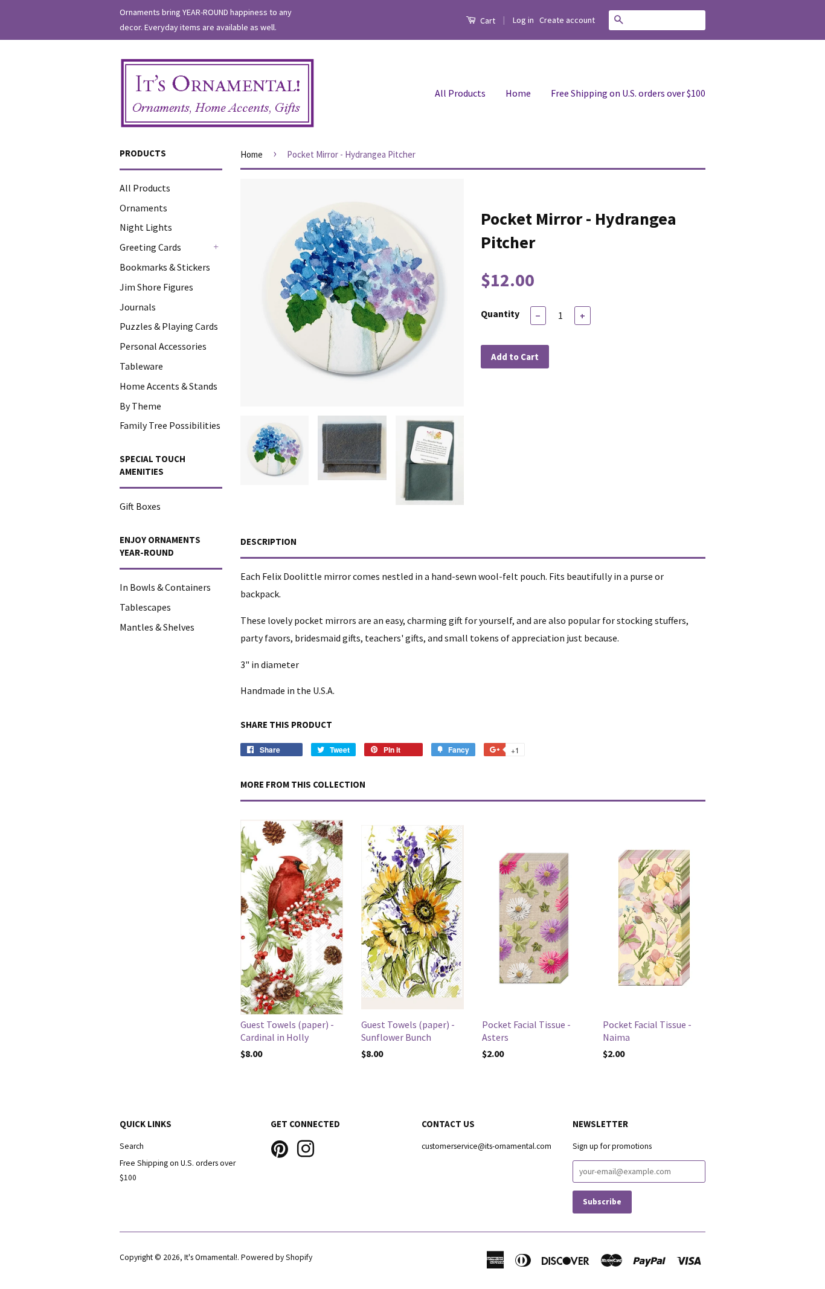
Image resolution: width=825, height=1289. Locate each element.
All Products (460, 93)
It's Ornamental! (210, 1257)
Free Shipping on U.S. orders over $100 (628, 93)
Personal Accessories (163, 346)
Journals (138, 307)
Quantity (500, 313)
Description (268, 541)
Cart (486, 20)
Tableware (141, 366)
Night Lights (146, 227)
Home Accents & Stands (168, 386)
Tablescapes (145, 607)
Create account (567, 19)
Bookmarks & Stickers (165, 267)
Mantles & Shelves (157, 627)
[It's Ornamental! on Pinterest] (280, 1147)
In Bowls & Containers (165, 587)
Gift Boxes (140, 506)
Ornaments (143, 208)
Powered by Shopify (276, 1257)
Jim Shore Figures (156, 287)
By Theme (140, 406)
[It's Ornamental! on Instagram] (306, 1147)
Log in (523, 19)
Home (518, 93)
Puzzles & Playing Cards (169, 326)
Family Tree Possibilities (170, 425)
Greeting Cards (150, 247)
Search (132, 1146)
